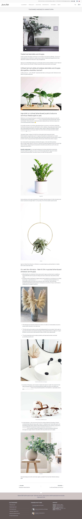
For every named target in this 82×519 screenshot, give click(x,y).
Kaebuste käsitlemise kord (14, 513)
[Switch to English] (79, 1)
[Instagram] (74, 1)
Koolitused (38, 4)
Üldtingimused (12, 504)
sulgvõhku (23, 131)
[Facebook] (72, 1)
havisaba (29, 131)
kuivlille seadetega (26, 387)
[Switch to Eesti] (77, 1)
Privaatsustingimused (13, 515)
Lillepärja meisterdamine (24, 486)
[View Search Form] (75, 4)
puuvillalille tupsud (28, 389)
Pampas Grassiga (40, 279)
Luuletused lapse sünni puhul (56, 486)
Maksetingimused (12, 506)
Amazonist (36, 119)
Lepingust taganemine (13, 511)
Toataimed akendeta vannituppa (41, 509)
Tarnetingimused (12, 509)
